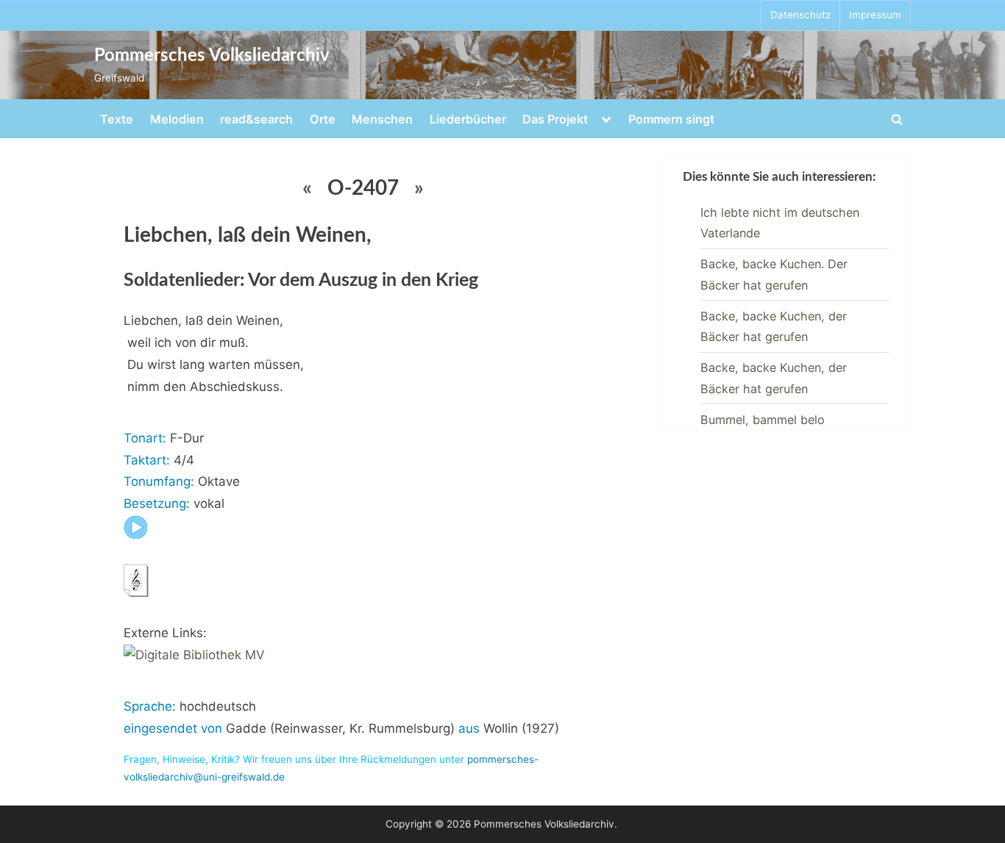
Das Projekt (555, 119)
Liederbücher (468, 119)
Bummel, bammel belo (762, 419)
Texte (116, 119)
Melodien (177, 119)
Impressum (875, 15)
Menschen (382, 119)
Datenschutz (800, 15)
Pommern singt (671, 119)
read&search (256, 119)
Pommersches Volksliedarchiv (212, 56)
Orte (322, 119)
